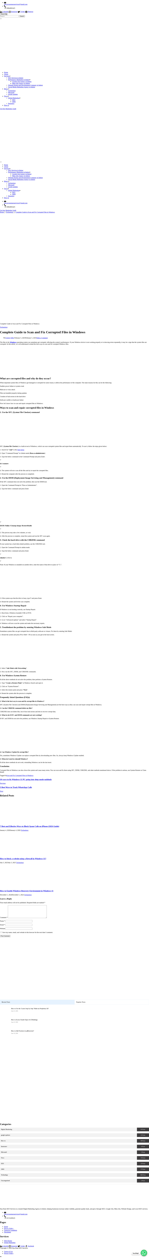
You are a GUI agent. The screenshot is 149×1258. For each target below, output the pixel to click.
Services (6, 76)
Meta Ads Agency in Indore (21, 83)
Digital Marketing (13, 98)
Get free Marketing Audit (8, 109)
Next (1, 791)
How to (6, 105)
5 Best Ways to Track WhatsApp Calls (16, 787)
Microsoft (11, 92)
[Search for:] (9, 16)
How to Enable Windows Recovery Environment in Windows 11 (26, 891)
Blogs (6, 89)
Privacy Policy (8, 1228)
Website (2, 928)
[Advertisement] (74, 361)
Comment (4, 917)
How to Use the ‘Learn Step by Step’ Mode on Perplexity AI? (30, 1008)
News (6, 96)
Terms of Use (8, 1251)
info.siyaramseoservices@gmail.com (15, 4)
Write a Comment (42, 338)
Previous (3, 783)
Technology (12, 91)
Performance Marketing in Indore (18, 80)
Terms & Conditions (10, 1230)
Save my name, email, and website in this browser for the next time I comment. (27, 932)
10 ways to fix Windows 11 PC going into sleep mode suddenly (26, 779)
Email (2, 925)
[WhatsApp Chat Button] (144, 1253)
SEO (13, 100)
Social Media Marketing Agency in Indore (21, 87)
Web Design (8, 1241)
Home (6, 72)
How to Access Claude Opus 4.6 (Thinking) (24, 1020)
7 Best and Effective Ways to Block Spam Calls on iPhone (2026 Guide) (29, 826)
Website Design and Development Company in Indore (25, 85)
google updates (13, 94)
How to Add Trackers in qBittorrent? (22, 1031)
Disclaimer (7, 1232)
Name (2, 921)
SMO (14, 102)
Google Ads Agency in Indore (21, 81)
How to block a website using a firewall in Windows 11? (23, 859)
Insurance (11, 103)
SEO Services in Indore (15, 78)
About (6, 74)
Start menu (20, 450)
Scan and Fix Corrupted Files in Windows (19, 775)
